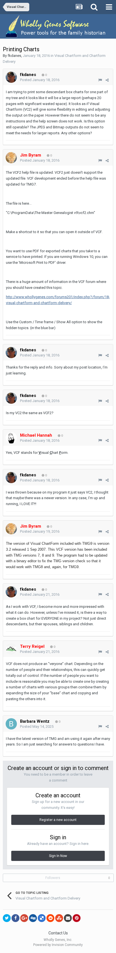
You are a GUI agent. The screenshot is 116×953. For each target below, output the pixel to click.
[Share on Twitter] (7, 918)
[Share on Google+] (24, 918)
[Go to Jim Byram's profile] (11, 157)
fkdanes (14, 55)
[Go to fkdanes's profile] (11, 77)
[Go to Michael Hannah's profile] (11, 437)
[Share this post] (107, 80)
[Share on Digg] (33, 918)
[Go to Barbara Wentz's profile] (11, 723)
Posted (39, 80)
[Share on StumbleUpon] (59, 918)
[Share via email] (68, 918)
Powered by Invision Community (58, 945)
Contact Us (58, 933)
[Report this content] (100, 80)
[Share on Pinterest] (77, 918)
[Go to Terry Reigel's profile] (11, 649)
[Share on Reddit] (50, 918)
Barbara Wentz (35, 721)
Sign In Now (58, 856)
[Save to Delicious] (42, 918)
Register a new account (58, 820)
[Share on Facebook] (15, 918)
